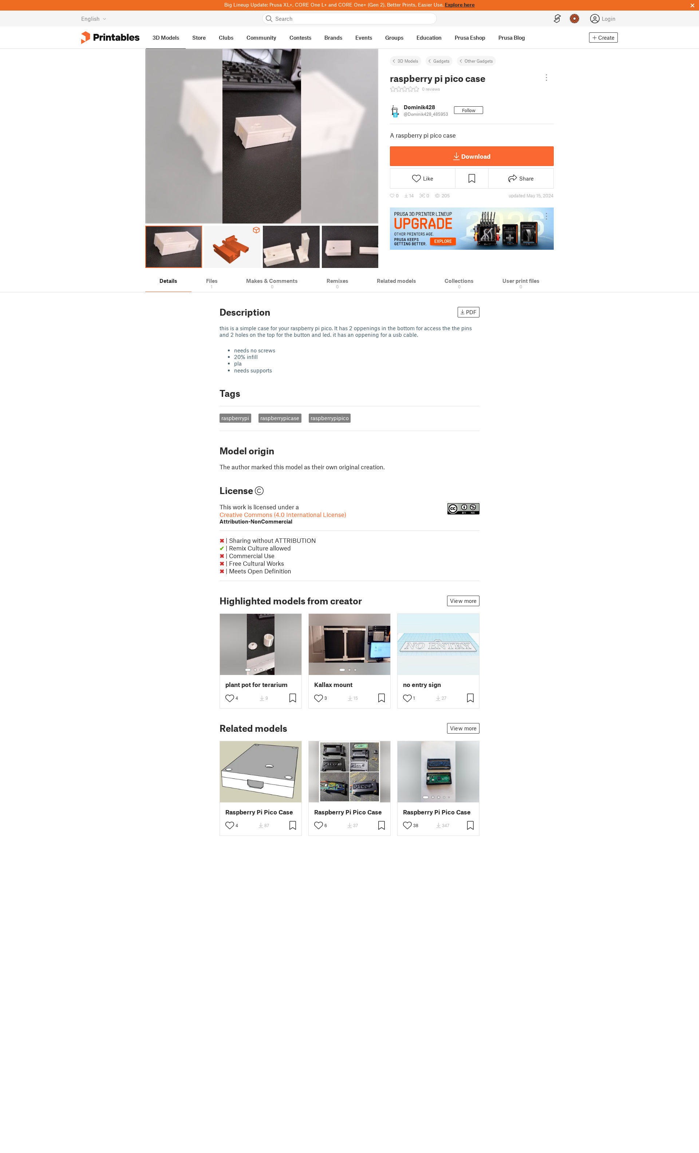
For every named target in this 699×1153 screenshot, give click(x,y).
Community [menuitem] (261, 37)
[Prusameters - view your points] (574, 18)
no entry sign (422, 684)
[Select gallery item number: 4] (266, 669)
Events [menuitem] (363, 37)
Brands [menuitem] (333, 37)
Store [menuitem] (199, 37)
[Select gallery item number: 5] (271, 669)
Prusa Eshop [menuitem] (470, 37)
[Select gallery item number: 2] (255, 669)
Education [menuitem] (429, 37)
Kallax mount (333, 684)
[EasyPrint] (557, 18)
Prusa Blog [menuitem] (511, 37)
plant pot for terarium (256, 684)
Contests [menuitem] (300, 37)
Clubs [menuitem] (226, 37)
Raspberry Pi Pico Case (259, 812)
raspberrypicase (279, 418)
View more (463, 600)
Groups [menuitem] (394, 37)
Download (475, 156)
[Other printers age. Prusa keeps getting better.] (472, 229)
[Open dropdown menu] (546, 77)
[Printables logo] (110, 37)
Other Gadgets (479, 60)
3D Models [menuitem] (166, 37)
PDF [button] (471, 312)
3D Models (408, 60)
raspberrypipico (330, 418)
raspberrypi (235, 418)
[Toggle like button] (229, 698)
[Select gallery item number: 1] (248, 669)
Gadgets (441, 60)
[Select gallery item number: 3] (261, 669)
